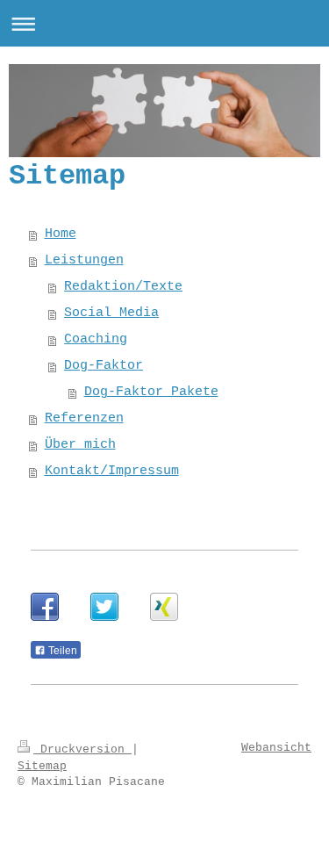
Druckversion (82, 749)
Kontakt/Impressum (112, 471)
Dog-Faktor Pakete (151, 392)
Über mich (80, 444)
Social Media (111, 313)
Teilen (61, 651)
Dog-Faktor (103, 365)
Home (60, 234)
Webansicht (276, 747)
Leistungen (84, 260)
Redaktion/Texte (123, 286)
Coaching (95, 339)
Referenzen (84, 418)
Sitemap (42, 766)
